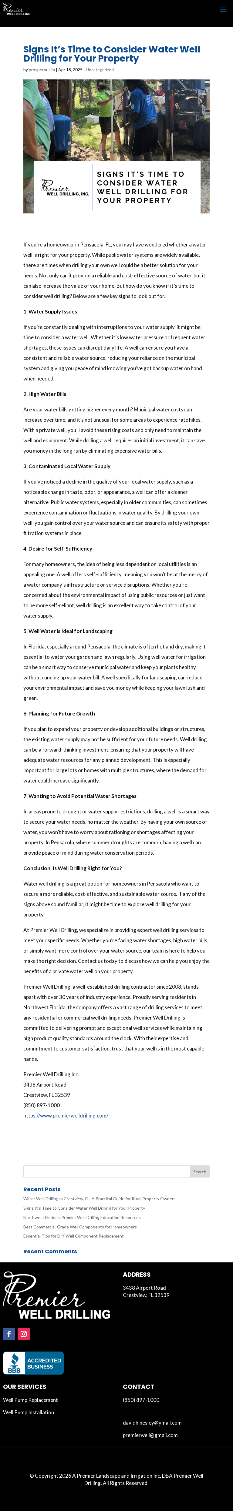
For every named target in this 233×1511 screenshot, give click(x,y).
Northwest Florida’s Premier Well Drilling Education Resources (82, 1217)
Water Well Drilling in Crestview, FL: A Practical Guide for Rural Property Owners (99, 1198)
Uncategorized (100, 69)
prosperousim (42, 69)
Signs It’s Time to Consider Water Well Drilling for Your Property (84, 1208)
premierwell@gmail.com (150, 1435)
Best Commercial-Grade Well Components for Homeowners (80, 1226)
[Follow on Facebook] (9, 1334)
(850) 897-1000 (141, 1400)
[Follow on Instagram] (24, 1334)
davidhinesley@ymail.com (152, 1422)
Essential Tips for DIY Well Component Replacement (73, 1235)
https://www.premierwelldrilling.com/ (65, 1115)
